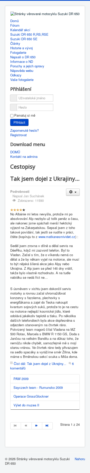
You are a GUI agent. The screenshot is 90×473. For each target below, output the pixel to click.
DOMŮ (15, 152)
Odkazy (16, 75)
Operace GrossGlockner (31, 396)
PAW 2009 (21, 378)
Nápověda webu (21, 70)
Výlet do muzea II (26, 405)
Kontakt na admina (24, 156)
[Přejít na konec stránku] (47, 425)
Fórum (15, 25)
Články (15, 43)
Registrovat (18, 134)
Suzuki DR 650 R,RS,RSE (29, 34)
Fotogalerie (18, 52)
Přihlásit (19, 122)
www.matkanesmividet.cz (56, 236)
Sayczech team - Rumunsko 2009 (38, 387)
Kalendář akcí (20, 30)
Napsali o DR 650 (23, 57)
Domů (14, 21)
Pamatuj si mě (24, 115)
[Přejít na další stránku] (37, 425)
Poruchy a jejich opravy (27, 66)
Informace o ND (21, 61)
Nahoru (80, 458)
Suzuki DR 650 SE (24, 39)
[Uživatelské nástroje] (73, 192)
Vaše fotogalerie (22, 79)
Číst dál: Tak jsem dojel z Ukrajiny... (40, 363)
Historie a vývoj (21, 48)
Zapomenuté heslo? (24, 130)
